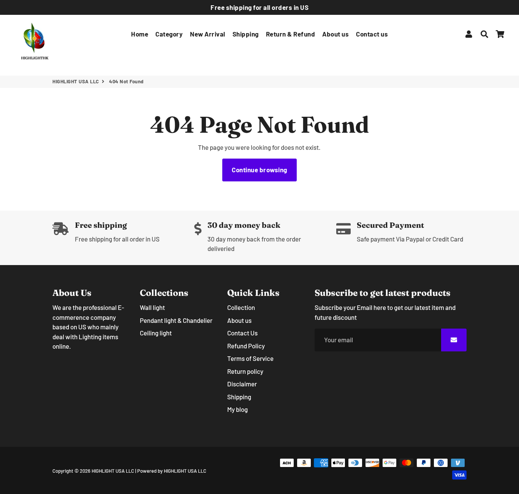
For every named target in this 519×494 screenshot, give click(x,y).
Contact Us (242, 333)
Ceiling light (156, 333)
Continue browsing (259, 169)
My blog (237, 409)
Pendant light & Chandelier (176, 320)
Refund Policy (246, 345)
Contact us (372, 34)
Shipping (246, 34)
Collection (241, 307)
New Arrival (207, 34)
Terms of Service (250, 358)
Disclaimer (242, 384)
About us (335, 34)
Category (169, 34)
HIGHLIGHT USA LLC (75, 81)
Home (139, 34)
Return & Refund (290, 34)
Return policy (245, 371)
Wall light (152, 307)
